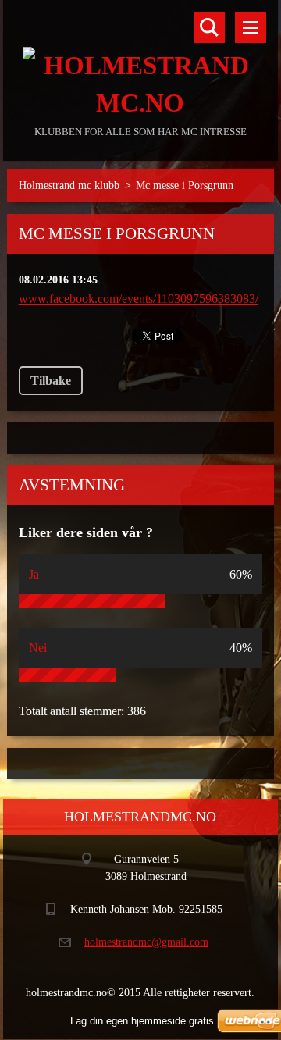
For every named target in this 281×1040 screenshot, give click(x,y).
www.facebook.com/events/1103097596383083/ (138, 298)
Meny (250, 27)
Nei (38, 647)
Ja (34, 574)
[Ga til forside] (141, 61)
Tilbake (50, 380)
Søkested (209, 27)
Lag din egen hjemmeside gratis (142, 1021)
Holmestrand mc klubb (69, 185)
